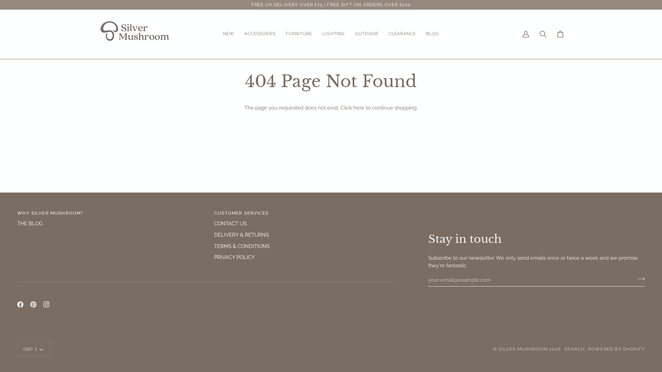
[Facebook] (20, 304)
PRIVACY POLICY (234, 257)
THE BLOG (30, 223)
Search (574, 349)
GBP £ (30, 349)
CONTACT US (230, 223)
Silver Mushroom (523, 349)
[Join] (639, 279)
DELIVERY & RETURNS (241, 235)
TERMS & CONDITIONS (242, 246)
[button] (228, 34)
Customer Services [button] (241, 213)
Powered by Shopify (616, 349)
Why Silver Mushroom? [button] (50, 213)
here (358, 108)
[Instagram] (46, 304)
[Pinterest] (33, 304)
